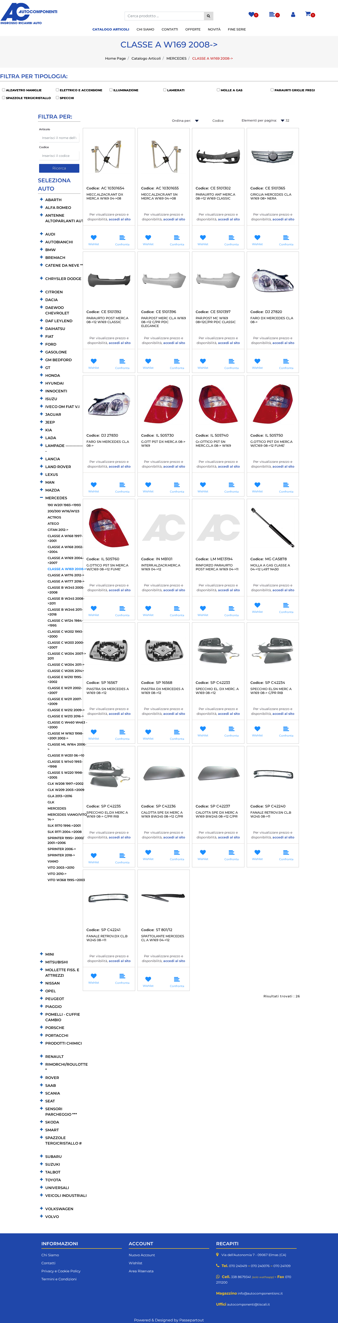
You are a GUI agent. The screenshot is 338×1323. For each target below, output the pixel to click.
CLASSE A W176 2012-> (66, 575)
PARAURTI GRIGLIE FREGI (295, 90)
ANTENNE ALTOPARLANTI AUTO (66, 218)
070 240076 (260, 1266)
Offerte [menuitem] (193, 29)
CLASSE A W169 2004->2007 (66, 560)
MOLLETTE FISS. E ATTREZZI (62, 973)
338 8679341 (241, 1277)
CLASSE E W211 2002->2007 (65, 690)
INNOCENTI (56, 391)
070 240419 (238, 1266)
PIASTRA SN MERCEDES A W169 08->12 (107, 691)
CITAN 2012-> (58, 530)
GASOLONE (56, 352)
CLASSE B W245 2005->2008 (66, 589)
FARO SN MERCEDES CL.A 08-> (107, 444)
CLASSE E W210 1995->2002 (65, 679)
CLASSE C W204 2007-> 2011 (67, 656)
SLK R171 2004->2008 (65, 832)
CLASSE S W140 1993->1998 (65, 764)
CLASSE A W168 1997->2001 (65, 538)
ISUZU (51, 399)
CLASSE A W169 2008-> (212, 58)
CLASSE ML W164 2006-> (67, 746)
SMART (52, 1130)
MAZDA (52, 490)
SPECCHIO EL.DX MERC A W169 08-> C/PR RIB (107, 814)
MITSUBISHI (56, 962)
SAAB (50, 1085)
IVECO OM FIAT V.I (62, 407)
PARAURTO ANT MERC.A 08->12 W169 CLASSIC (215, 196)
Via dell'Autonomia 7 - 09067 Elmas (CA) (253, 1255)
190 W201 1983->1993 (64, 505)
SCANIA (52, 1093)
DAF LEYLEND (58, 321)
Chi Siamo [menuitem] (145, 29)
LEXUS (51, 474)
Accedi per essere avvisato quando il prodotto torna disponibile (109, 227)
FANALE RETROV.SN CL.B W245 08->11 (270, 814)
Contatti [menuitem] (170, 29)
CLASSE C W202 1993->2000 (65, 634)
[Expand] (41, 199)
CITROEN (54, 292)
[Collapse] (41, 497)
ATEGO (53, 523)
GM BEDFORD (58, 360)
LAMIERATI (175, 90)
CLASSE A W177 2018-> (66, 581)
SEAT (50, 1101)
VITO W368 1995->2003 (66, 880)
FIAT (49, 336)
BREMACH (55, 257)
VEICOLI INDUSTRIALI (66, 1195)
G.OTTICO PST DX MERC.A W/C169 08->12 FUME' (271, 444)
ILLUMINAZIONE (125, 90)
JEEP (50, 422)
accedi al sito (120, 219)
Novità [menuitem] (214, 29)
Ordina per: (181, 121)
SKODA (52, 1122)
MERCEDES (176, 58)
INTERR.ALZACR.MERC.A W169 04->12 (160, 567)
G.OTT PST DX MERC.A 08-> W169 (163, 444)
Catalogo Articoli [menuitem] (110, 29)
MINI (49, 954)
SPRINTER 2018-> (61, 855)
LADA (50, 438)
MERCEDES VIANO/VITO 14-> (67, 817)
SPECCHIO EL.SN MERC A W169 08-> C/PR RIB (271, 691)
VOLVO (52, 1217)
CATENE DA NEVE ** (64, 265)
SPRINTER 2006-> (62, 849)
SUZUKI (52, 1164)
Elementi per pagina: (259, 120)
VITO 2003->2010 (61, 867)
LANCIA (52, 459)
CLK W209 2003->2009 (66, 790)
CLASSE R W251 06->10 (66, 755)
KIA (48, 430)
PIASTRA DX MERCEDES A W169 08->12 (162, 691)
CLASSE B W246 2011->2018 (65, 611)
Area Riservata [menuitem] (141, 1271)
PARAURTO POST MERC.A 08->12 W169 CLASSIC (107, 320)
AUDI (50, 234)
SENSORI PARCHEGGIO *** (61, 1112)
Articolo (44, 129)
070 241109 (282, 1266)
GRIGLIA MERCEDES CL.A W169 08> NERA (270, 196)
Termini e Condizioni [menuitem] (59, 1279)
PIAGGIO (53, 1006)
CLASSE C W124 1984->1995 (65, 623)
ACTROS (54, 517)
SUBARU (53, 1156)
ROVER (52, 1078)
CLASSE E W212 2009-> (66, 710)
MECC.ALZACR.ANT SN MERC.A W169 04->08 (159, 196)
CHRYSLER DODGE (63, 279)
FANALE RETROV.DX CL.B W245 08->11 (107, 938)
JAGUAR (53, 414)
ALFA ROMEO (58, 207)
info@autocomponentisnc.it (260, 1293)
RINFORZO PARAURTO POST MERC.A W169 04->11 (217, 567)
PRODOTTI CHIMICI (63, 1043)
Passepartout (191, 1320)
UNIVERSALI (57, 1188)
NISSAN (52, 983)
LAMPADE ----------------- (66, 448)
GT (47, 368)
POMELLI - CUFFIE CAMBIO (62, 1017)
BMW (50, 250)
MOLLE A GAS (231, 90)
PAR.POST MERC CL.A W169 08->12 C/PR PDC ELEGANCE (163, 322)
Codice (44, 147)
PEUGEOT (54, 999)
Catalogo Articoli (146, 58)
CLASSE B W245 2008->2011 (66, 600)
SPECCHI (67, 98)
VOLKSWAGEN (59, 1209)
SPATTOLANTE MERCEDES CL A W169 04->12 (162, 938)
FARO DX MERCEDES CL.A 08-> (271, 320)
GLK (51, 802)
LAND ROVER (58, 467)
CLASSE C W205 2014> (66, 671)
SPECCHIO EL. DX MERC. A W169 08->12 (217, 691)
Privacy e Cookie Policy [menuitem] (60, 1271)
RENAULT (54, 1056)
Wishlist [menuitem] (135, 1263)
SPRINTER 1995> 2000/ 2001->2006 (66, 840)
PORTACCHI (56, 1035)
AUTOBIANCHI (59, 242)
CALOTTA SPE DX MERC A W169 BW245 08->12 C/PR (217, 814)
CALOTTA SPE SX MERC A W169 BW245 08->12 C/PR (162, 814)
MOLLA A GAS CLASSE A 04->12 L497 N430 (270, 567)
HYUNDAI (54, 383)
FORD (50, 344)
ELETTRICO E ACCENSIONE (81, 90)
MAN (49, 482)
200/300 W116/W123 (63, 511)
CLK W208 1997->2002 (65, 784)
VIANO (53, 861)
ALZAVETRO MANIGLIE (24, 90)
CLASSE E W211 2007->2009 (65, 701)
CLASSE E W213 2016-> (66, 716)
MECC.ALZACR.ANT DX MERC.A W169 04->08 (104, 196)
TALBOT (52, 1172)
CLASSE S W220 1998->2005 (65, 775)
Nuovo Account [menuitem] (142, 1255)
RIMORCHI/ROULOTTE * (66, 1067)
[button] (208, 16)
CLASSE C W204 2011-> (66, 665)
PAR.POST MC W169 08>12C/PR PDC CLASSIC (216, 320)
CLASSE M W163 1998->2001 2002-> (65, 735)
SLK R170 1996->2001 (64, 826)
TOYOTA (53, 1180)
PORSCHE (54, 1028)
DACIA (51, 300)
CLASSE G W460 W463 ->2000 (67, 724)
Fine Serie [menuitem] (237, 29)
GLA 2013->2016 (60, 796)
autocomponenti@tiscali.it (248, 1304)
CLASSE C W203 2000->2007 (66, 645)
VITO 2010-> (57, 874)
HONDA (52, 375)
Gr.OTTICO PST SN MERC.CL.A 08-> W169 (213, 444)
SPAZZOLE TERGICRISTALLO (28, 98)
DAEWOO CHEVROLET (57, 310)
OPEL (50, 991)
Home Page (115, 58)
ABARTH (53, 200)
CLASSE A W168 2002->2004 (65, 549)
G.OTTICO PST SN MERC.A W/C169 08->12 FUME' (107, 567)
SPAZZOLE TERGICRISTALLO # (63, 1140)
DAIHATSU (55, 329)
